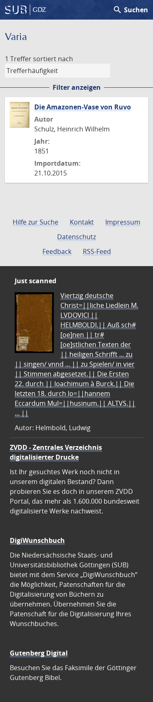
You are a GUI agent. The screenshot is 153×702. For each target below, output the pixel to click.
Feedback (56, 251)
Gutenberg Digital (39, 653)
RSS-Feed (97, 251)
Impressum (122, 222)
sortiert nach (53, 58)
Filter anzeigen (77, 87)
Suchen (130, 10)
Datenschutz (76, 236)
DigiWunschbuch (37, 540)
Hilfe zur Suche (35, 222)
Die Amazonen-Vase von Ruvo (82, 106)
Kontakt (82, 222)
